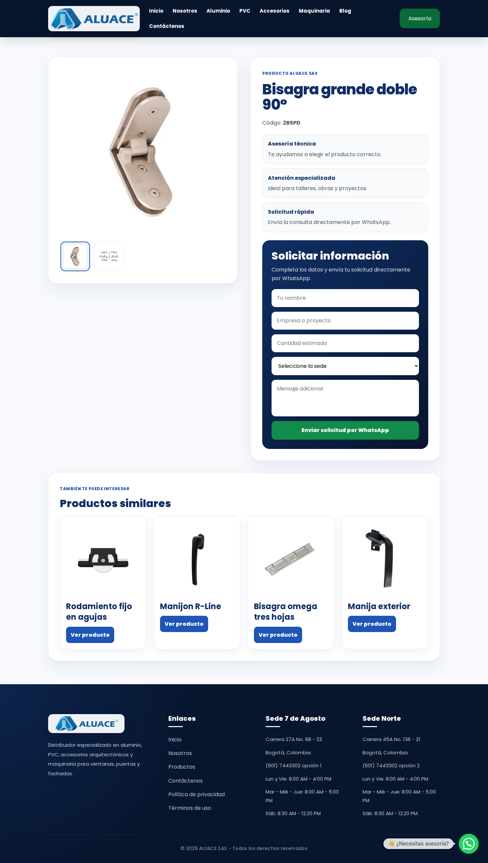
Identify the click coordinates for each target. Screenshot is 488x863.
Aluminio (218, 11)
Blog (345, 11)
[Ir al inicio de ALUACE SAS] (94, 18)
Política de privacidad (196, 794)
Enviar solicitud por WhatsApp (345, 430)
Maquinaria (314, 11)
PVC (244, 11)
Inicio (156, 11)
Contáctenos (166, 26)
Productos (181, 767)
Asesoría (419, 18)
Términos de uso (189, 808)
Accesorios (274, 11)
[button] (469, 844)
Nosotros (185, 11)
